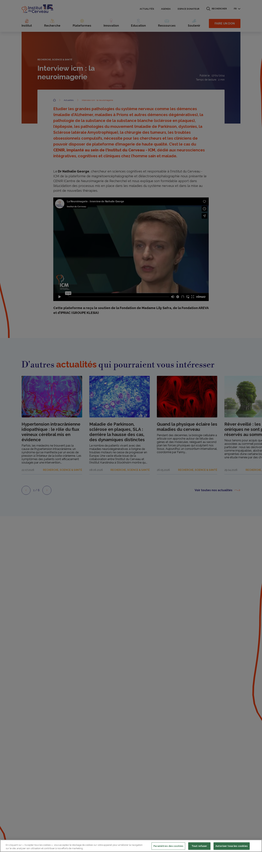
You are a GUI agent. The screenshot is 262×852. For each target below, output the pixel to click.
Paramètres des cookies (168, 846)
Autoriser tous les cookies (231, 846)
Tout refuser (199, 846)
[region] (131, 846)
